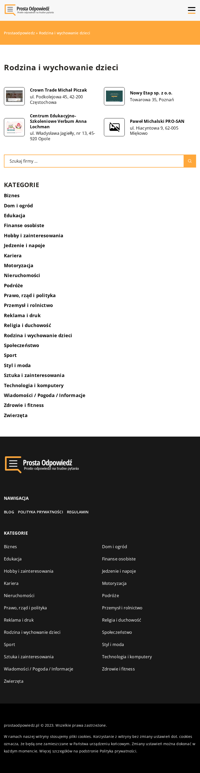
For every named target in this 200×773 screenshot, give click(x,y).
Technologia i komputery (34, 385)
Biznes (12, 195)
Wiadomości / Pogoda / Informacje (44, 395)
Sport (10, 355)
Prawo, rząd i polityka (30, 295)
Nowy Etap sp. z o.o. (151, 93)
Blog (9, 511)
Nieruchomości (22, 275)
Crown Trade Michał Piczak (58, 90)
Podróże (13, 285)
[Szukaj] (190, 161)
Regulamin (78, 511)
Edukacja (15, 215)
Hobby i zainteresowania (34, 235)
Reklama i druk (22, 315)
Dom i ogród (18, 205)
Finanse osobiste (24, 225)
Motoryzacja (18, 265)
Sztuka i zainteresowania (34, 375)
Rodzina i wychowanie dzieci (38, 335)
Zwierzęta (16, 415)
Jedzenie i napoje (24, 245)
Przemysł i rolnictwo (28, 305)
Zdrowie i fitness (24, 405)
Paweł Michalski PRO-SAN (157, 121)
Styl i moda (17, 365)
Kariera (13, 255)
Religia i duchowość (27, 325)
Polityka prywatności (40, 511)
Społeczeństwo (21, 345)
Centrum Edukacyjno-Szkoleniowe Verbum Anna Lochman (58, 121)
